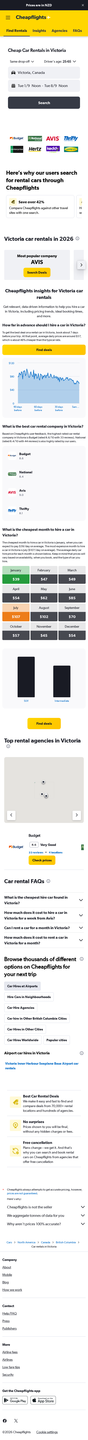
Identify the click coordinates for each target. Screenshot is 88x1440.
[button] (83, 5)
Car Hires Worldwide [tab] (22, 1040)
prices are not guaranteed (22, 1193)
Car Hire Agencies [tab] (20, 1008)
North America (26, 1242)
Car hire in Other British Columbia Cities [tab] (37, 1018)
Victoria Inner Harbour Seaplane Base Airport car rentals (41, 1066)
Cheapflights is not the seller (29, 1207)
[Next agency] (77, 815)
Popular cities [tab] (56, 1040)
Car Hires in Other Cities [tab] (25, 1029)
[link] (36, 272)
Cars (9, 1242)
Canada (45, 1242)
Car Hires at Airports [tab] (22, 986)
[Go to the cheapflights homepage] (33, 17)
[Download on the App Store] (43, 1400)
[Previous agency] (11, 815)
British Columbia (66, 1242)
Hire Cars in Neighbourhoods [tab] (29, 997)
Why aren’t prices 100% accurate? (34, 1224)
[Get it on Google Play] (15, 1400)
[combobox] (22, 61)
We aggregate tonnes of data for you (35, 1215)
